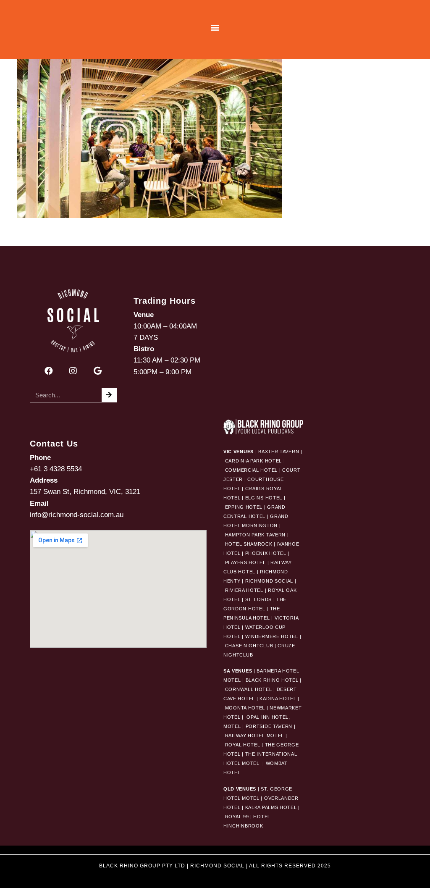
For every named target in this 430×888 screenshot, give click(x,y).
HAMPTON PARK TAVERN (255, 534)
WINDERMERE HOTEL (271, 636)
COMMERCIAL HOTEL (251, 470)
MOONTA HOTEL (245, 707)
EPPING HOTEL (243, 507)
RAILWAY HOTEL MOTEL (254, 735)
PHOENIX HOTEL (265, 553)
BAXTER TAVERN (278, 451)
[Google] (97, 371)
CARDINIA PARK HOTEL (253, 460)
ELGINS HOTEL (263, 497)
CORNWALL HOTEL (248, 689)
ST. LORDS (258, 599)
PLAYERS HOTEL (245, 562)
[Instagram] (73, 371)
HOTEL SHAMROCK (249, 543)
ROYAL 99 (237, 816)
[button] (215, 27)
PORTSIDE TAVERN (268, 726)
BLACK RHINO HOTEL (271, 680)
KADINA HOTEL (278, 698)
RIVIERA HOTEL (244, 590)
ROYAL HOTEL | (244, 744)
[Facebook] (49, 371)
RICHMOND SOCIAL (269, 580)
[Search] (109, 395)
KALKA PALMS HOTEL (272, 807)
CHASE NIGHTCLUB (249, 645)
